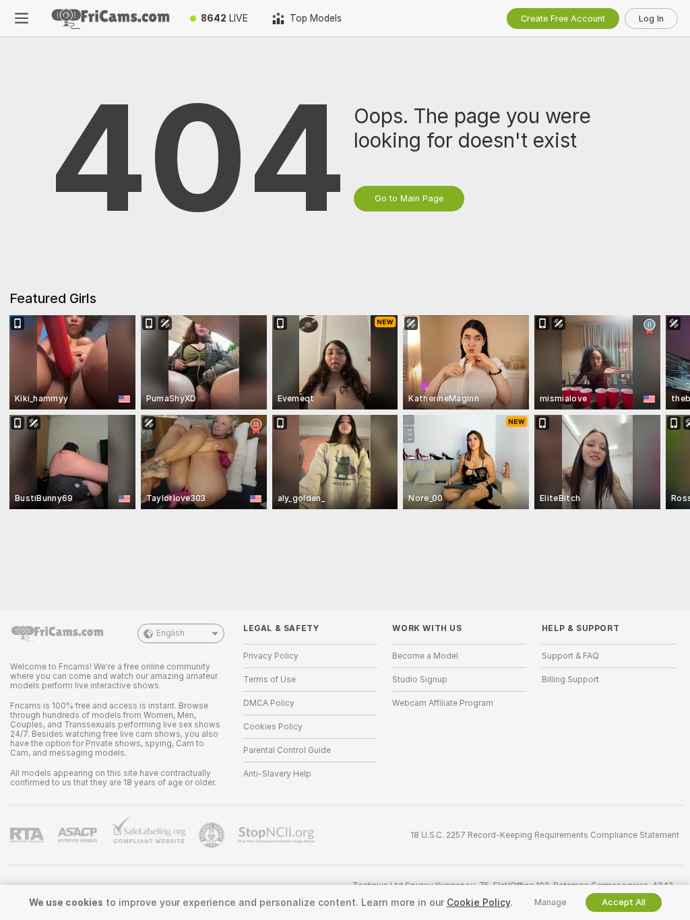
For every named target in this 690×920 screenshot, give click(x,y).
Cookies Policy (273, 726)
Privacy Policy (271, 656)
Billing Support (570, 679)
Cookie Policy (478, 902)
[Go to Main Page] (110, 18)
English (170, 633)
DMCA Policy (268, 703)
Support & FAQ (570, 656)
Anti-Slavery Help (277, 774)
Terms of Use (269, 679)
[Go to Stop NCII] (277, 835)
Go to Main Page (409, 198)
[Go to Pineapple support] (213, 835)
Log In (651, 18)
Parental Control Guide (287, 750)
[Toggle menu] (21, 18)
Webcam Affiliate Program (442, 703)
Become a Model (425, 656)
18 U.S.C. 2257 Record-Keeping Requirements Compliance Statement (544, 835)
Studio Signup (419, 679)
